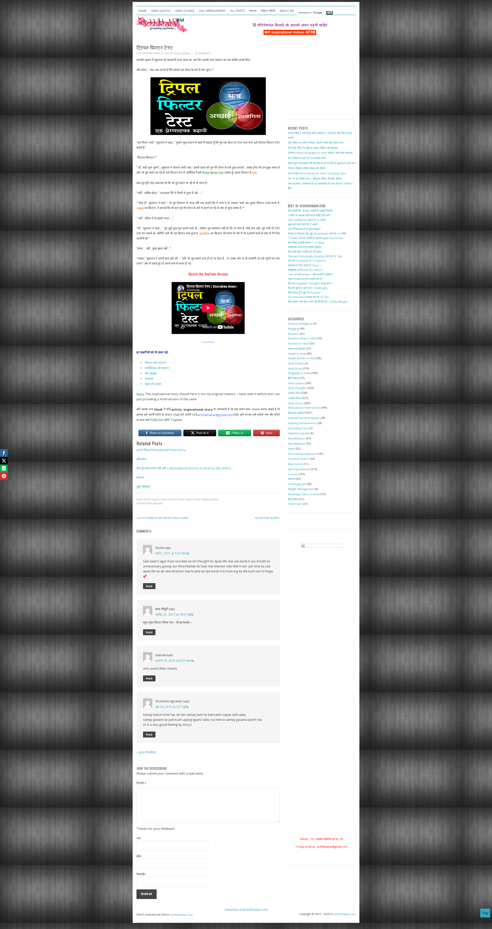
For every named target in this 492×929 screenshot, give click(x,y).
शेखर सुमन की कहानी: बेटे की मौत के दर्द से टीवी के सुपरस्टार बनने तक (321, 163)
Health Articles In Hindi (302, 358)
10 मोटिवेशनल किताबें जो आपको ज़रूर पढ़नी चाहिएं (289, 25)
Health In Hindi (297, 353)
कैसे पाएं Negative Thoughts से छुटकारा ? (310, 283)
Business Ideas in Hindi (302, 338)
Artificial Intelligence (300, 323)
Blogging (293, 328)
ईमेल (138, 856)
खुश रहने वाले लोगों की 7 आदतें (302, 224)
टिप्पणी (141, 783)
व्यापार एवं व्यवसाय (296, 348)
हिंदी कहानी (158, 503)
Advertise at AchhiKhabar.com (246, 909)
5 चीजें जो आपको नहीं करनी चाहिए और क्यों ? (309, 215)
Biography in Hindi (299, 373)
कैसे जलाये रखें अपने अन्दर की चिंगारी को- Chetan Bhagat (317, 301)
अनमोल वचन (294, 393)
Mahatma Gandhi (298, 433)
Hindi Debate (296, 363)
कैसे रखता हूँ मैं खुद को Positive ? (305, 292)
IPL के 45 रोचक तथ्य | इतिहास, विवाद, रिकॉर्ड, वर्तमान (315, 178)
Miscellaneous (297, 438)
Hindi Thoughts (297, 388)
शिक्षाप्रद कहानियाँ (210, 499)
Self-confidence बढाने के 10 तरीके (306, 220)
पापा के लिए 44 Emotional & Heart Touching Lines (317, 173)
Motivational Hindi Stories (184, 499)
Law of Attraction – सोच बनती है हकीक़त (310, 274)
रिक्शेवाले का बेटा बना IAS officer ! (305, 269)
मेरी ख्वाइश (150, 373)
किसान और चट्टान (155, 362)
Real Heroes (295, 464)
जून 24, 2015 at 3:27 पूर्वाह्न (171, 706)
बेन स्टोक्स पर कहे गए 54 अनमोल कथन (307, 158)
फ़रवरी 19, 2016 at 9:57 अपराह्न (174, 660)
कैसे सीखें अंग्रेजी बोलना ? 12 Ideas (306, 242)
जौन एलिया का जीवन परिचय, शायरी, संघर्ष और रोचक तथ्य (315, 142)
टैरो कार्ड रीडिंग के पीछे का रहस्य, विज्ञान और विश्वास (313, 148)
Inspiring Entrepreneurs (302, 423)
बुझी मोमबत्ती (143, 486)
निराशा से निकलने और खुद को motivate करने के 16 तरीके (317, 233)
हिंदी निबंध (293, 378)
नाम (138, 838)
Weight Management (301, 489)
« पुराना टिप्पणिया (146, 752)
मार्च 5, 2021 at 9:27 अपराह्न (172, 553)
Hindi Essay (295, 368)
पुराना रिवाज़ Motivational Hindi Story (161, 450)
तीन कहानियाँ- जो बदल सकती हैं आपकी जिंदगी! (310, 210)
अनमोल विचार (294, 398)
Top (485, 913)
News (291, 448)
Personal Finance (298, 459)
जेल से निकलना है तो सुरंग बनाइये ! (304, 229)
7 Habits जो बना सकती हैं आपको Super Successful (315, 238)
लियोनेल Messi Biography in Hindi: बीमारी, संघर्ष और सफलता (320, 153)
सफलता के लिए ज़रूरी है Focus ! (304, 265)
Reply (149, 586)
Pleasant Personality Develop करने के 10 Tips (315, 256)
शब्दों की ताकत (153, 384)
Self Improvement (299, 469)
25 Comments (203, 53)
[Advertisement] (322, 79)
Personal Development (302, 454)
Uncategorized (297, 484)
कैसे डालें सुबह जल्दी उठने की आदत (305, 251)
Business (293, 334)
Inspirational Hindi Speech (304, 418)
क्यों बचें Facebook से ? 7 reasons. (307, 260)
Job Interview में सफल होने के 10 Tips (308, 297)
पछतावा (148, 378)
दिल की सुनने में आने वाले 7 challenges (308, 288)
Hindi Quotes (296, 383)
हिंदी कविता (293, 499)
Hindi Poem (295, 504)
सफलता (291, 479)
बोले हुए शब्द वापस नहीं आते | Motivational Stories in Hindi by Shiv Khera (183, 468)
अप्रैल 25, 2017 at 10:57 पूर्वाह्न (174, 614)
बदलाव (140, 477)
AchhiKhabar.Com (182, 915)
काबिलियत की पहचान (157, 368)
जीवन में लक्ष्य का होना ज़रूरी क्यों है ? (305, 279)
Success (293, 474)
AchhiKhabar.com (345, 914)
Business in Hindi (298, 343)
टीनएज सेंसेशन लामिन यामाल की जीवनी (306, 168)
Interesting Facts (298, 428)
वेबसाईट (140, 874)
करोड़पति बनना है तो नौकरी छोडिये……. (307, 247)
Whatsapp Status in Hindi (303, 494)
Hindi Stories (159, 499)
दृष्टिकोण (141, 459)
